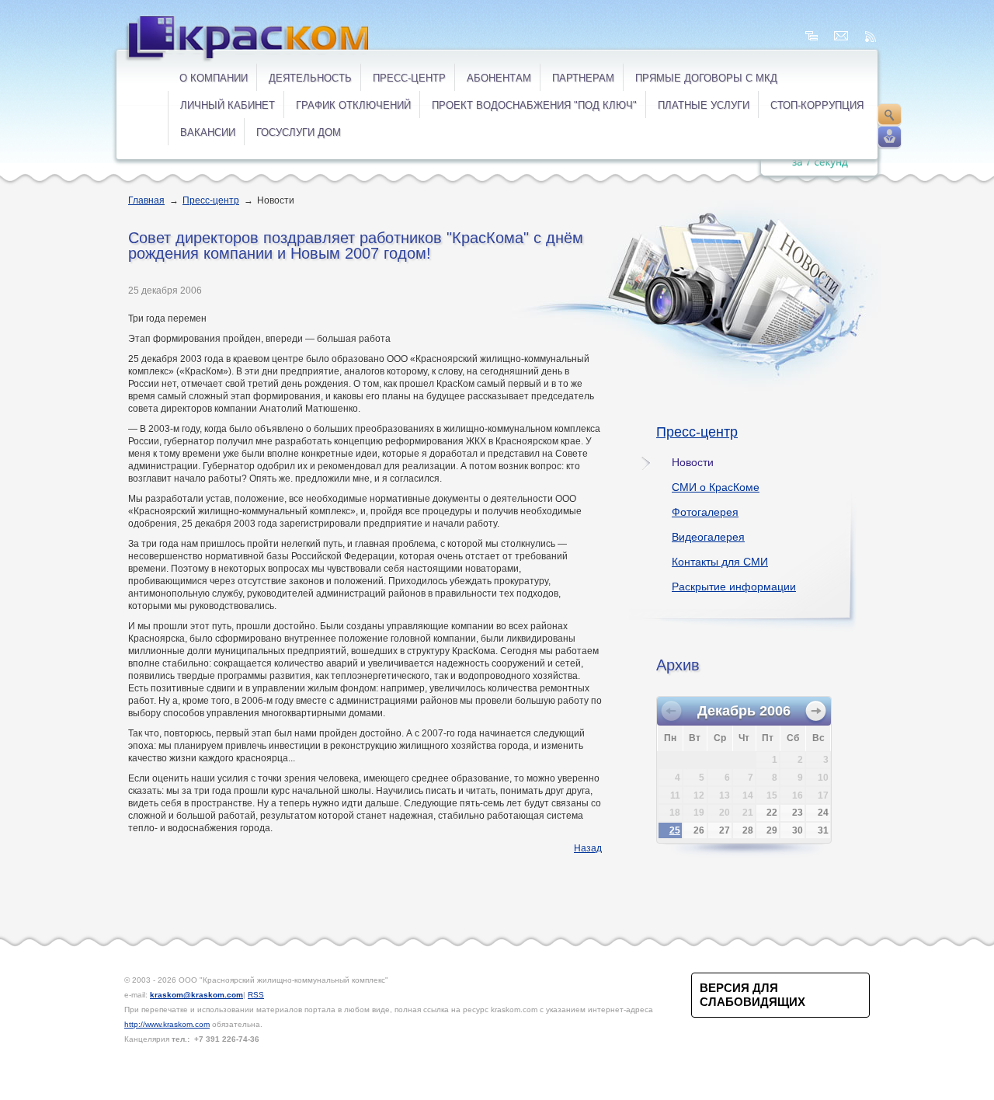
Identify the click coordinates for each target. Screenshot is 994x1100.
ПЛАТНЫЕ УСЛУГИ (703, 105)
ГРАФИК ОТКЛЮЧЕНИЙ (353, 105)
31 (823, 830)
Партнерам (583, 78)
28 (747, 830)
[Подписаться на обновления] (871, 36)
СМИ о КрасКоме (715, 487)
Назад (588, 848)
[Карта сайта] (811, 36)
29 (771, 830)
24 (823, 812)
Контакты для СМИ (720, 561)
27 (724, 830)
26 (698, 830)
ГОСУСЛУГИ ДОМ (298, 132)
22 (771, 812)
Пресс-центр (409, 78)
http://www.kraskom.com (167, 1024)
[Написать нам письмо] (841, 36)
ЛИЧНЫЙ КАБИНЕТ (227, 105)
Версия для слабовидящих (752, 994)
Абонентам (499, 78)
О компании (213, 78)
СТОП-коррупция (817, 105)
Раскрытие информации (734, 586)
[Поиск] (889, 115)
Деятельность (310, 78)
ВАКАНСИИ (207, 132)
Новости (693, 462)
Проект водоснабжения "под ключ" (534, 105)
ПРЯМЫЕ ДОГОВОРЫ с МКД (706, 78)
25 (674, 830)
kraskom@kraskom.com (196, 994)
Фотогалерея (705, 512)
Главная (146, 200)
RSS (256, 994)
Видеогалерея (708, 537)
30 (797, 830)
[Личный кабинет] (889, 137)
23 (797, 812)
